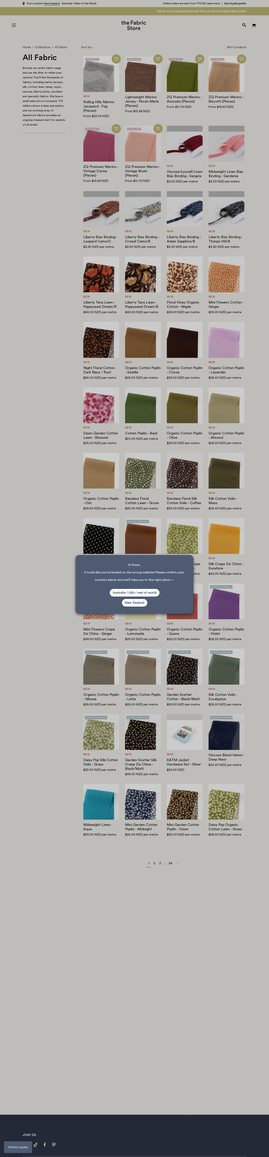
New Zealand (134, 602)
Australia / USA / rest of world (135, 592)
